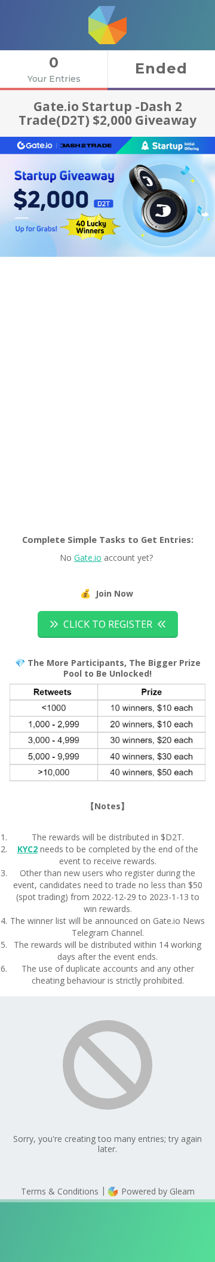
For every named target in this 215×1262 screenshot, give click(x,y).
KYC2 (27, 849)
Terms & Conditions (60, 1191)
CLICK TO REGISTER (108, 624)
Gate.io (88, 557)
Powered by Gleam (157, 1191)
